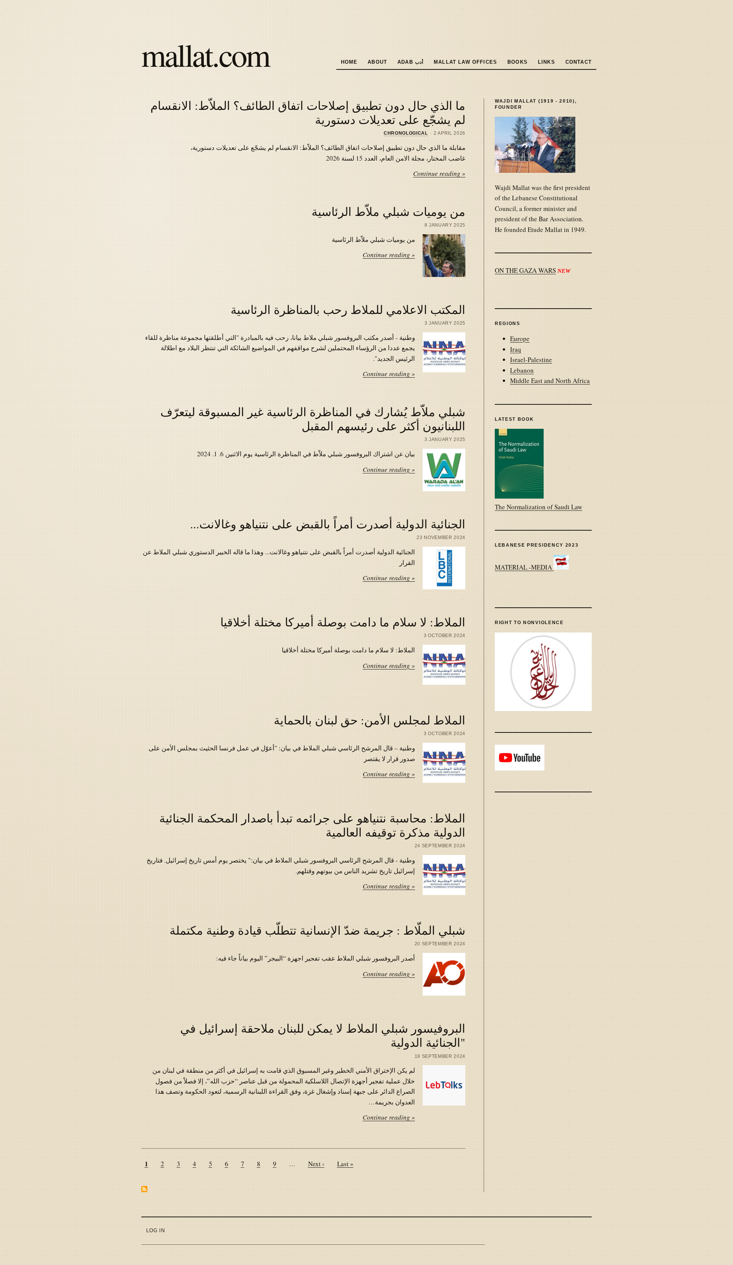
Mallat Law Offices (465, 62)
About (377, 62)
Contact (578, 62)
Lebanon (522, 370)
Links (546, 62)
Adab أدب (410, 62)
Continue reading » (439, 173)
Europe (520, 338)
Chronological (406, 133)
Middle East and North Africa (550, 380)
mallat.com (205, 54)
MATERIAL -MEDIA (524, 567)
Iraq (515, 349)
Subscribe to (144, 1189)
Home (349, 62)
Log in (155, 1230)
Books (517, 62)
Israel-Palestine (531, 359)
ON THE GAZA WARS (525, 270)
